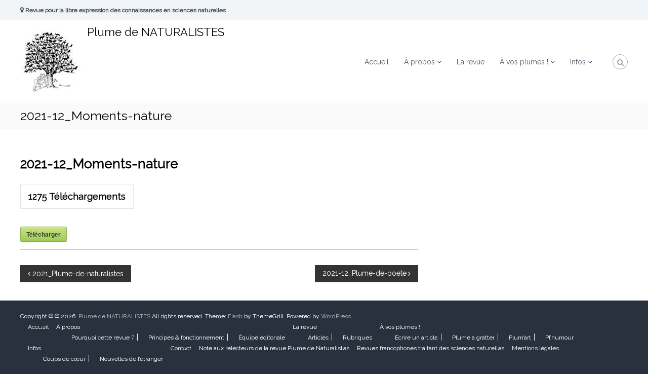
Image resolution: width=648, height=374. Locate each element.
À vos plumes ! (524, 62)
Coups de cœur (64, 358)
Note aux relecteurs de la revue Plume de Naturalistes (274, 348)
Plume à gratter (473, 337)
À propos (419, 62)
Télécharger (43, 234)
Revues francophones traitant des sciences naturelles (430, 348)
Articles (318, 337)
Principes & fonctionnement (186, 337)
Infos (578, 62)
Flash (235, 316)
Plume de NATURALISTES (155, 32)
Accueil (376, 62)
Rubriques (357, 337)
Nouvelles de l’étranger (131, 358)
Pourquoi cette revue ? (102, 337)
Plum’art (520, 337)
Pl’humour (559, 337)
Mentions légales (535, 348)
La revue (470, 62)
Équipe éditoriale (261, 337)
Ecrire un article (416, 337)
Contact (181, 348)
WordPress (336, 316)
